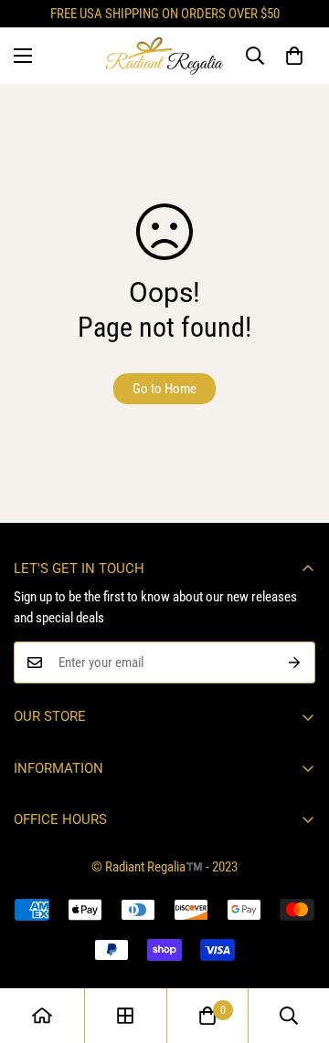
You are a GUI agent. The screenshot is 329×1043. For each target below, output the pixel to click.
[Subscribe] (294, 662)
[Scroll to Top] (296, 946)
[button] (294, 56)
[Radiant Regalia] (164, 55)
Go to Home (164, 389)
